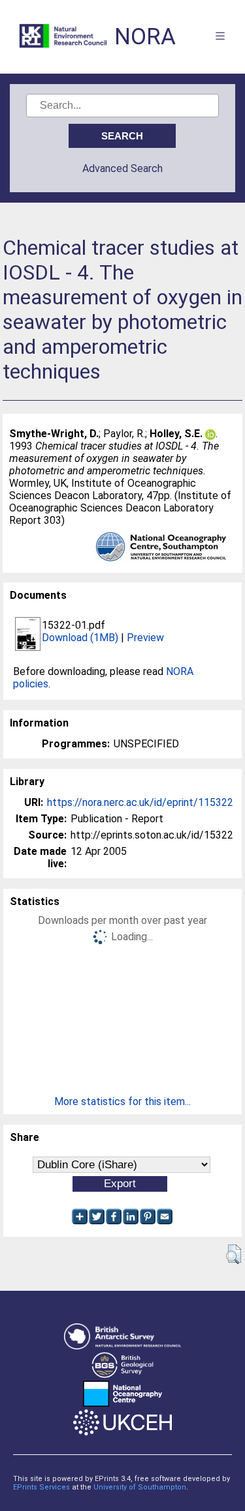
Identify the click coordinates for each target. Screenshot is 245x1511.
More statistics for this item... (122, 1101)
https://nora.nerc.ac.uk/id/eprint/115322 (140, 802)
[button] (233, 1254)
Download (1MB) (80, 637)
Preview (145, 637)
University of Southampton (139, 1487)
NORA (145, 36)
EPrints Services (41, 1487)
